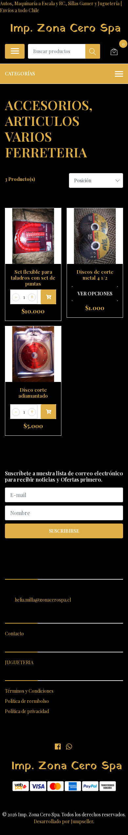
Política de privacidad (27, 711)
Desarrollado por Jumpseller (63, 821)
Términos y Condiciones (29, 691)
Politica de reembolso (27, 701)
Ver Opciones (94, 293)
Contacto (14, 633)
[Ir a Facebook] (58, 746)
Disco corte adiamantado (33, 393)
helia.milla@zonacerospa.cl (43, 600)
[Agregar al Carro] (48, 296)
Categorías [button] (20, 73)
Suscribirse (64, 531)
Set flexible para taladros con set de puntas (33, 277)
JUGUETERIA (19, 662)
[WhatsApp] (68, 746)
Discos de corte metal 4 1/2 (95, 274)
